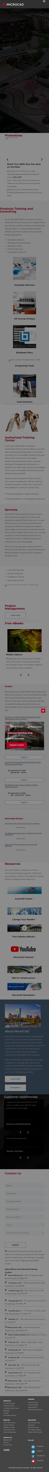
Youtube (40, 1460)
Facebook (40, 1456)
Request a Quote (17, 745)
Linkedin (40, 1446)
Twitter (39, 1451)
